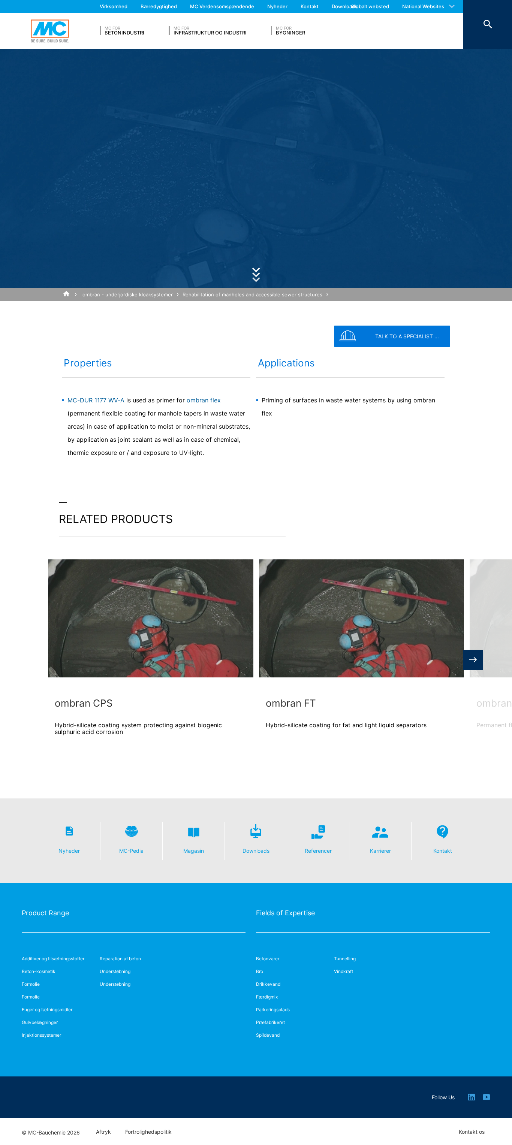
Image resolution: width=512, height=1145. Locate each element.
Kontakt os (472, 1132)
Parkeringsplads (273, 1009)
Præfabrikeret (270, 1022)
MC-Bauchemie (50, 30)
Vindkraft (343, 971)
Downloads (345, 6)
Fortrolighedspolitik (148, 1132)
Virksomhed (113, 6)
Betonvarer (267, 958)
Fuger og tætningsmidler (47, 1009)
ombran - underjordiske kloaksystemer (127, 294)
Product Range (45, 913)
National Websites (423, 6)
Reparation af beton (120, 958)
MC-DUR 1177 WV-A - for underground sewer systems (125, 308)
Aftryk (103, 1132)
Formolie (31, 984)
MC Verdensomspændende (222, 6)
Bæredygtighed (159, 6)
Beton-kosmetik (38, 971)
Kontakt (310, 6)
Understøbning (115, 971)
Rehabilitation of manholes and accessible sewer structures (252, 294)
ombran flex (204, 400)
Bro (259, 971)
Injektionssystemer (41, 1035)
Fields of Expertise (285, 913)
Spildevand (268, 1035)
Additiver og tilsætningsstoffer (53, 958)
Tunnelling (345, 958)
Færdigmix (267, 997)
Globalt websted (370, 6)
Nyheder (277, 6)
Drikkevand (268, 984)
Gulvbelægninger (40, 1022)
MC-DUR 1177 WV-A (95, 400)
